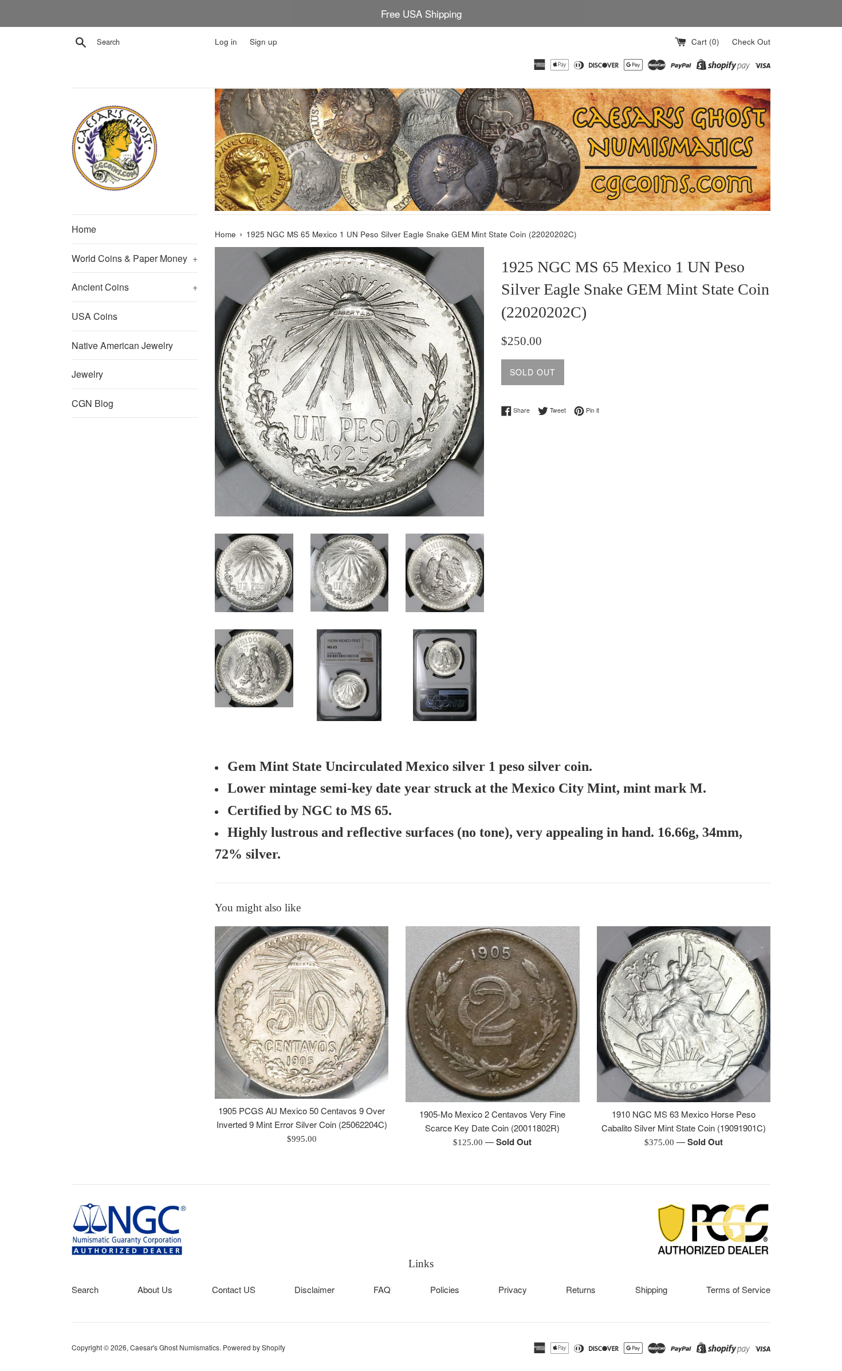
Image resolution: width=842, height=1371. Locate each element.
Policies (444, 1289)
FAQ (382, 1289)
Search (85, 1289)
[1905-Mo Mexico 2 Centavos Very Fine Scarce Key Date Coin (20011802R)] (492, 1014)
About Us (154, 1289)
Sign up (263, 41)
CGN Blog (92, 403)
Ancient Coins (135, 286)
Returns (581, 1289)
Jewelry (87, 374)
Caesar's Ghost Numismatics (174, 1347)
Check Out (751, 41)
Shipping (651, 1289)
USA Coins (94, 316)
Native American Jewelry (122, 345)
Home (84, 229)
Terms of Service (738, 1289)
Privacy (512, 1289)
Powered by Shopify (254, 1347)
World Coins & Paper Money (135, 258)
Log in (226, 41)
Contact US (233, 1289)
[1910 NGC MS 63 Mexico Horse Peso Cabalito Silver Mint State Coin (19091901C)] (683, 1014)
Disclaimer (314, 1289)
